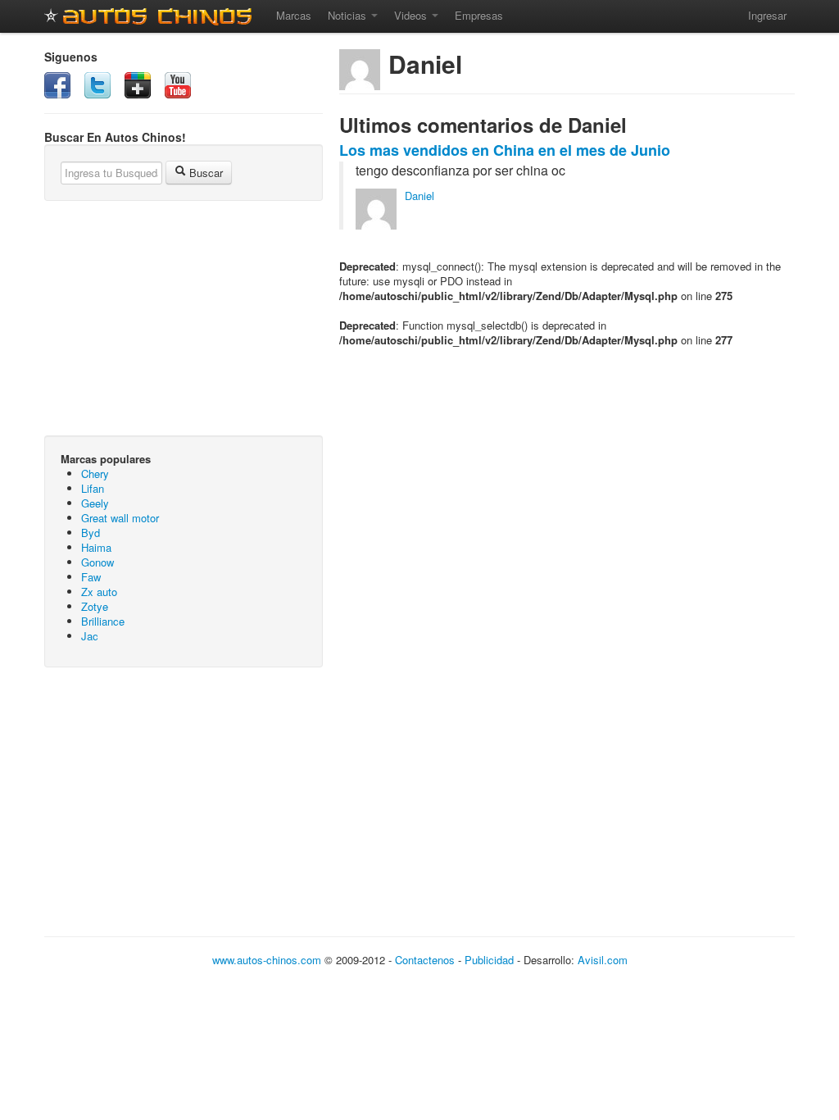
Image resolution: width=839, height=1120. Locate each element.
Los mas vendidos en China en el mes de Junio (504, 150)
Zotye (94, 606)
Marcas (293, 15)
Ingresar (767, 15)
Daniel (419, 195)
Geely (95, 503)
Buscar (204, 172)
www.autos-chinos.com (266, 959)
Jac (89, 636)
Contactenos (425, 959)
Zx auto (99, 591)
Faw (91, 577)
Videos (412, 15)
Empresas (479, 15)
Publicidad (489, 959)
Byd (90, 532)
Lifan (92, 488)
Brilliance (103, 621)
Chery (95, 473)
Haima (96, 547)
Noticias (349, 15)
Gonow (97, 562)
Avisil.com (603, 959)
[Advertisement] (183, 798)
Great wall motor (120, 518)
